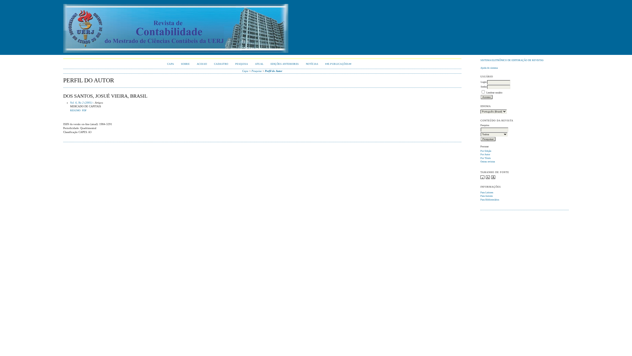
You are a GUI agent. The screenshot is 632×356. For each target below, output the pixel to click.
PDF (84, 110)
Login (484, 82)
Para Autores (486, 196)
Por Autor (485, 154)
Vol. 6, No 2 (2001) (81, 102)
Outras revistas (487, 161)
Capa (170, 64)
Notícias (312, 64)
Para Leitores (486, 192)
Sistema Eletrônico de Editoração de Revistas (512, 60)
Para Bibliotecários (489, 199)
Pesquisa (241, 64)
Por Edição (485, 151)
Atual (259, 64)
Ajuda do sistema (489, 68)
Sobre (185, 64)
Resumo (75, 110)
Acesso (202, 64)
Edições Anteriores (285, 64)
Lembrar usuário (494, 92)
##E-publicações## (338, 64)
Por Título (485, 158)
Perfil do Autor (273, 70)
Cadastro (221, 64)
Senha (484, 86)
